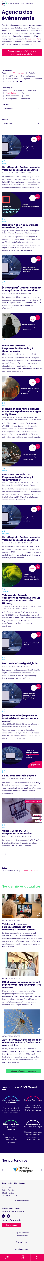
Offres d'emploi (22, 1242)
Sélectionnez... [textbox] (9, 109)
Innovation (25, 99)
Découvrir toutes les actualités (23, 1071)
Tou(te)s (5, 73)
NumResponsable (13, 96)
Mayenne (26, 79)
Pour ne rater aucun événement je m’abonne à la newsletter (22, 52)
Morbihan (38, 79)
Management (11, 99)
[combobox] (21, 108)
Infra (22, 93)
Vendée (19, 81)
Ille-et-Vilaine (11, 76)
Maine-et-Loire (12, 79)
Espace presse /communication (22, 1234)
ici (33, 44)
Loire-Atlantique (28, 76)
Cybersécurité (18, 90)
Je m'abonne (11, 1225)
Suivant (10, 854)
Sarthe (9, 81)
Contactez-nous (22, 1200)
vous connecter (33, 39)
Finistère (32, 73)
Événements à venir (10, 871)
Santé (27, 96)
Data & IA (32, 90)
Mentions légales (22, 1249)
